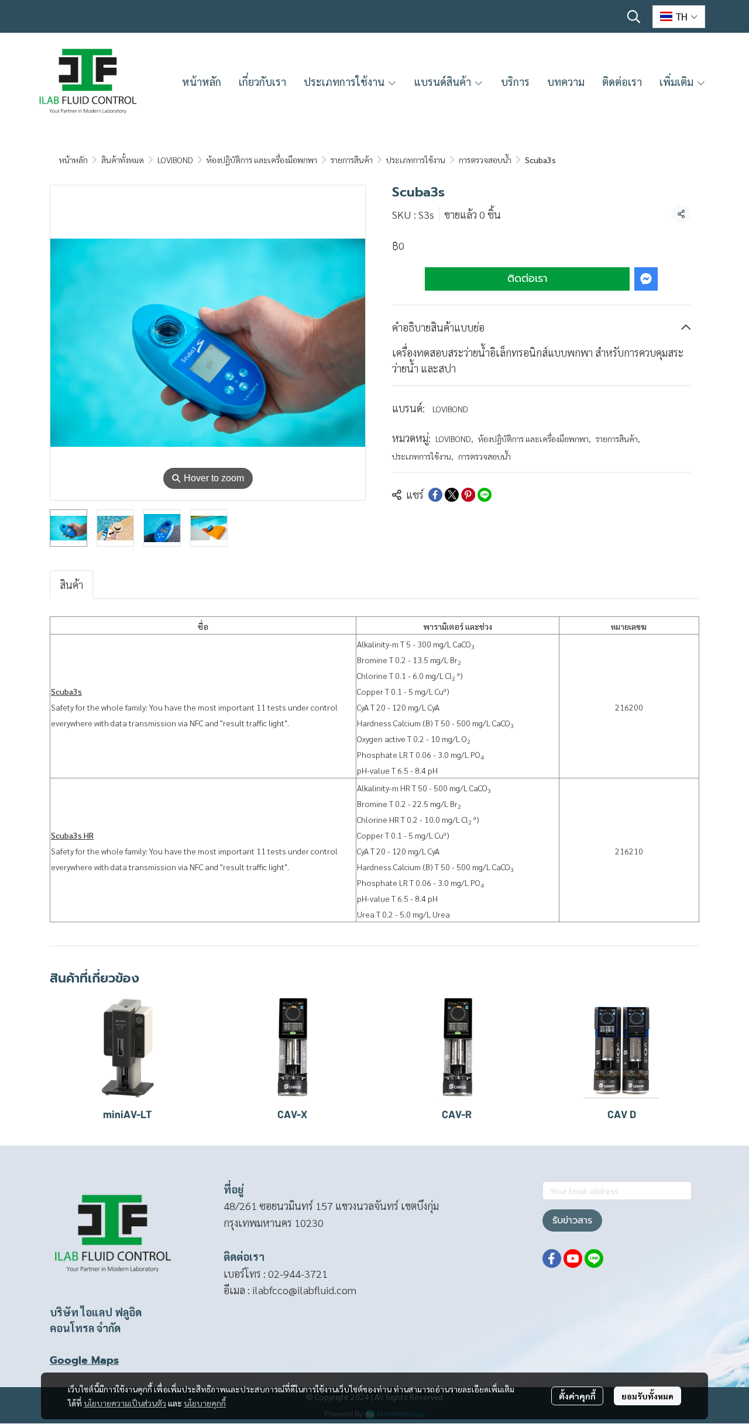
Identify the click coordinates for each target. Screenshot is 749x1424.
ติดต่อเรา (527, 279)
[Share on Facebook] (435, 495)
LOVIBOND (175, 159)
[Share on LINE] (484, 495)
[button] (634, 16)
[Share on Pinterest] (468, 495)
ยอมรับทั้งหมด (647, 1396)
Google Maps (84, 1360)
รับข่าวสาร (572, 1220)
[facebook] (551, 1258)
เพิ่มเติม (677, 81)
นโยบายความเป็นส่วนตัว (125, 1403)
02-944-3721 (298, 1273)
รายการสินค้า (352, 159)
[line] (594, 1258)
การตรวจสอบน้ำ (485, 159)
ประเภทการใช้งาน (415, 159)
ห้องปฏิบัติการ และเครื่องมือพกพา (262, 159)
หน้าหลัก (73, 159)
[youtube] (573, 1258)
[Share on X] (452, 495)
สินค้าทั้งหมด (122, 159)
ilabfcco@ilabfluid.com (304, 1290)
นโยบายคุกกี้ (205, 1403)
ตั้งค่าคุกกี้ (577, 1396)
